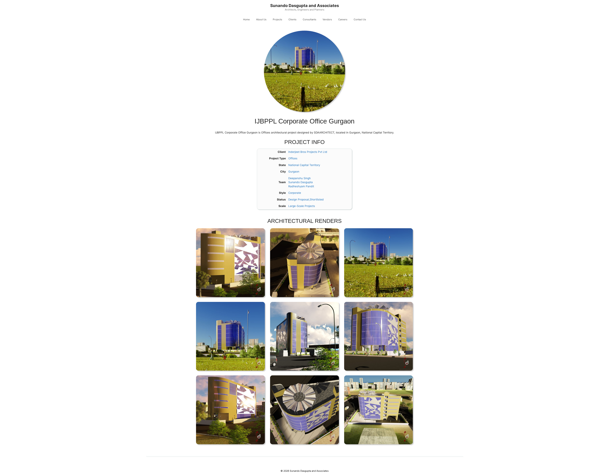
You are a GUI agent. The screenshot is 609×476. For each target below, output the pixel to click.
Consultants (309, 19)
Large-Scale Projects (301, 206)
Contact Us (360, 19)
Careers (342, 19)
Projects (277, 19)
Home (246, 19)
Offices (292, 158)
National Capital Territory (304, 165)
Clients (292, 19)
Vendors (327, 19)
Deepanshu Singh (299, 178)
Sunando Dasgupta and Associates (304, 5)
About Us (261, 19)
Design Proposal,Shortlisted (306, 199)
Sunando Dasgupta (300, 182)
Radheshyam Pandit (301, 186)
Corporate (294, 192)
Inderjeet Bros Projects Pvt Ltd (307, 151)
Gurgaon (293, 171)
